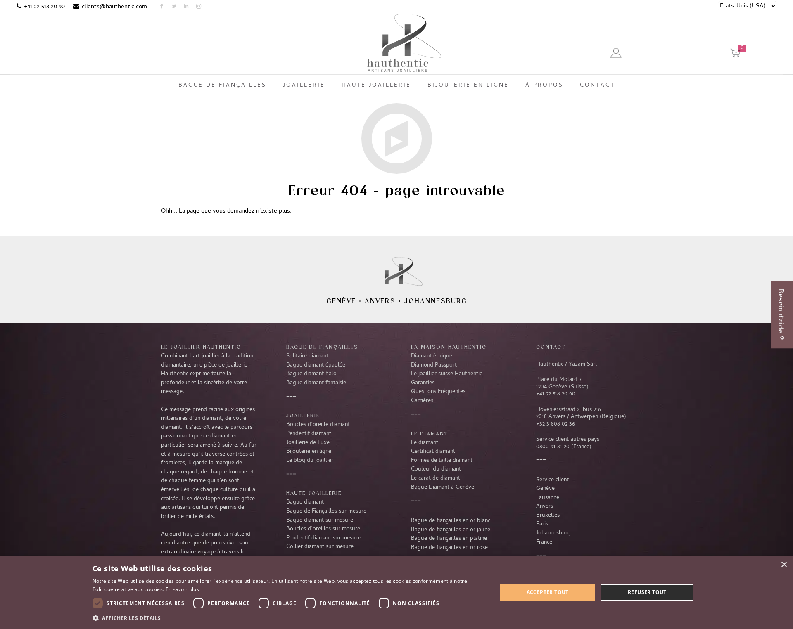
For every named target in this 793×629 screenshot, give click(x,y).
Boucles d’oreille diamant (318, 424)
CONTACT (550, 346)
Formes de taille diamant (441, 460)
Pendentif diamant (308, 433)
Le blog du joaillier (309, 460)
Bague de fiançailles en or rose (449, 547)
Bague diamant (305, 502)
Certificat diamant (433, 451)
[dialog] (396, 592)
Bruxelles (548, 515)
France (544, 542)
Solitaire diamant (307, 356)
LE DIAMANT (429, 433)
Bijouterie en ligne (308, 451)
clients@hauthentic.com (114, 7)
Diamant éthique (431, 356)
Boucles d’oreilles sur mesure (323, 529)
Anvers (380, 301)
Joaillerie (303, 415)
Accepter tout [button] (548, 592)
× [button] (784, 565)
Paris (542, 524)
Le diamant (424, 442)
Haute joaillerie (314, 492)
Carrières (422, 400)
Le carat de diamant (435, 478)
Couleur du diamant (436, 469)
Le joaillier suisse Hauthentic (446, 373)
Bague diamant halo (311, 373)
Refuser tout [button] (647, 592)
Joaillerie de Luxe (308, 442)
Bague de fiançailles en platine (449, 538)
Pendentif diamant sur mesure (323, 538)
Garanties (422, 383)
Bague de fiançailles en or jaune (450, 529)
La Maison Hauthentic (449, 346)
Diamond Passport (434, 365)
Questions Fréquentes (438, 391)
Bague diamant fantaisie (316, 383)
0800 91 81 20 (553, 447)
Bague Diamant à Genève (442, 487)
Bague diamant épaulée (315, 365)
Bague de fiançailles (322, 346)
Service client (552, 480)
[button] (289, 618)
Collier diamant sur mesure (320, 546)
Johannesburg (435, 301)
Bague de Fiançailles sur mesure (326, 511)
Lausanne (547, 497)
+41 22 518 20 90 (44, 7)
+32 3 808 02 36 (555, 424)
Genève (341, 301)
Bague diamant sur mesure (319, 520)
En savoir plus (182, 589)
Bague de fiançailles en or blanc (450, 520)
